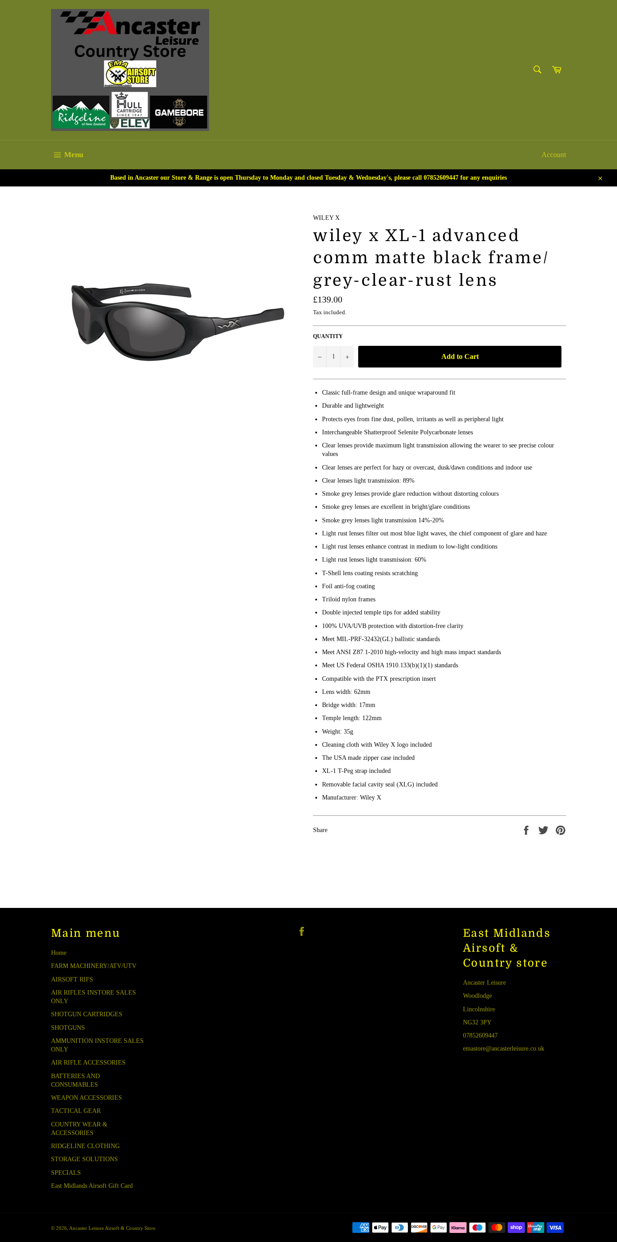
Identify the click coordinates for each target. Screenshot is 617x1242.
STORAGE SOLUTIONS (84, 1159)
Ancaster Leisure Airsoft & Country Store (112, 1228)
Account (554, 154)
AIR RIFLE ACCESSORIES (88, 1062)
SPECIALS (66, 1172)
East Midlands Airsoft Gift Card (92, 1185)
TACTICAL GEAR (76, 1110)
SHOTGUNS (68, 1027)
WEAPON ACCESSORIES (86, 1097)
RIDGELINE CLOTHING (85, 1146)
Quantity (328, 336)
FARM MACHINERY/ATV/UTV (93, 966)
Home (58, 952)
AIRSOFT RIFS (72, 979)
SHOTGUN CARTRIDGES (86, 1014)
